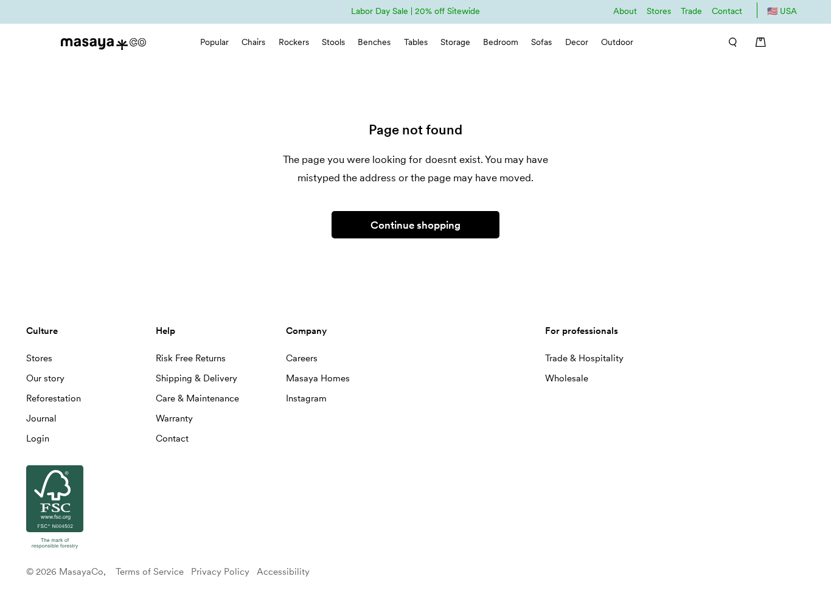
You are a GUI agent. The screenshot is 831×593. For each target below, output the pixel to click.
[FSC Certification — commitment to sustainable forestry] (54, 549)
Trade (691, 11)
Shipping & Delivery (196, 378)
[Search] (728, 42)
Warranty (174, 418)
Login (37, 438)
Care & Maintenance (197, 398)
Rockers (294, 42)
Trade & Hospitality (584, 358)
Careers (302, 358)
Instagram (306, 398)
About (625, 11)
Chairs (253, 42)
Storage (455, 42)
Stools (333, 42)
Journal (41, 418)
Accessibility (283, 571)
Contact (727, 11)
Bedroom (500, 42)
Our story (45, 378)
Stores (659, 11)
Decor (576, 42)
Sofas (541, 42)
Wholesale (566, 378)
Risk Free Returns (191, 358)
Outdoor (617, 42)
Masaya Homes (318, 378)
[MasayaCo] (103, 40)
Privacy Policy (220, 571)
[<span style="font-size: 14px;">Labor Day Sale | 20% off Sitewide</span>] (415, 10)
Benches (374, 42)
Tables (416, 42)
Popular (214, 42)
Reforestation (53, 398)
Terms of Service (150, 571)
